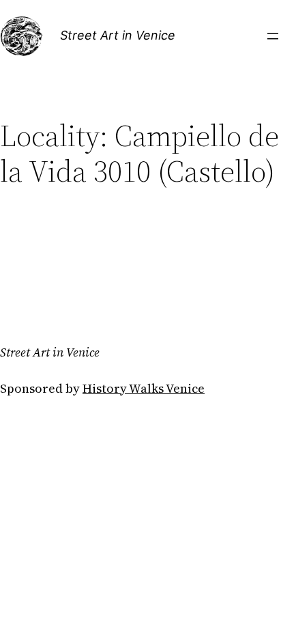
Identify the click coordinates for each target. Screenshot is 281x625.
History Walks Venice (144, 388)
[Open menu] (273, 36)
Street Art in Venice (117, 35)
